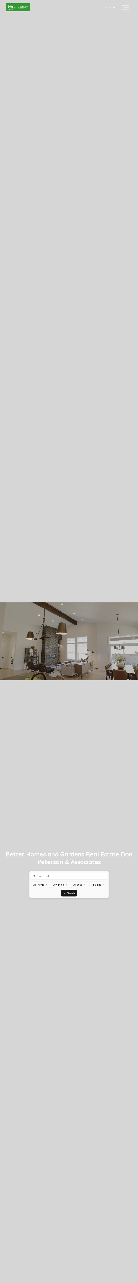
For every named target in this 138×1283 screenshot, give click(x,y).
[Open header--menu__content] (125, 7)
